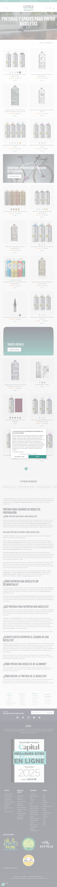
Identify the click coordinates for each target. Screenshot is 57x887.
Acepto (37, 456)
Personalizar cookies (19, 456)
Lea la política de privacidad (18, 451)
